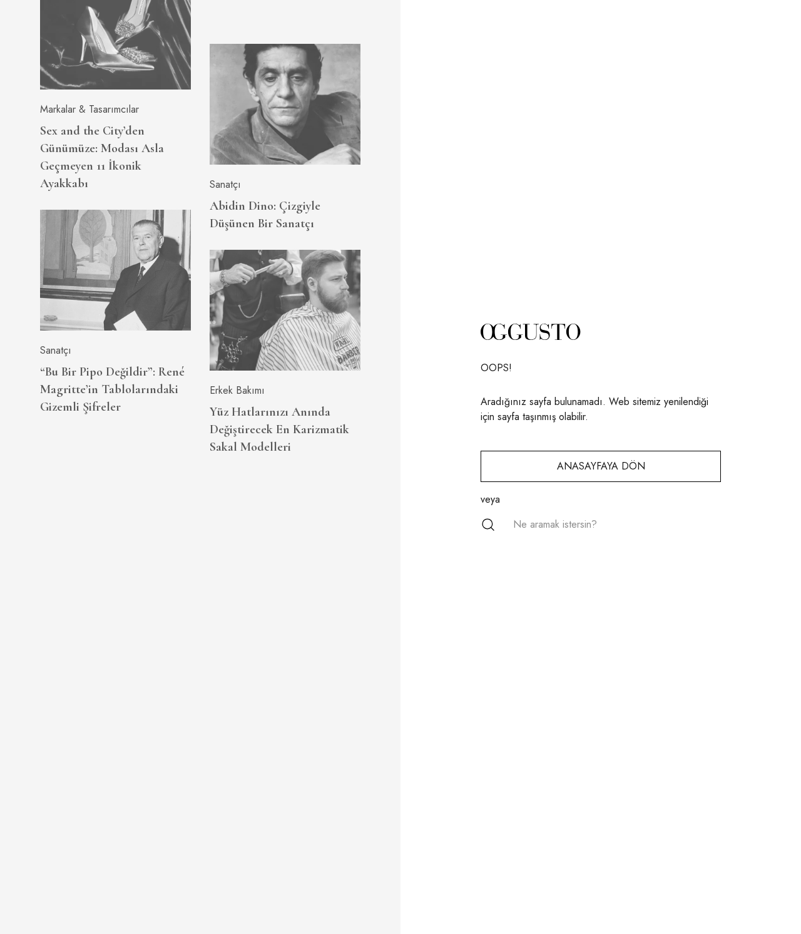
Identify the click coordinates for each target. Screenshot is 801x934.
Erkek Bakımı (237, 390)
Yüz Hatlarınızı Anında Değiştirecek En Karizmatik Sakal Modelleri (279, 429)
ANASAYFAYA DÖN (601, 466)
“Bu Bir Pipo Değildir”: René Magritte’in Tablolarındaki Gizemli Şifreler (112, 389)
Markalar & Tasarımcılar (89, 109)
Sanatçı (55, 350)
